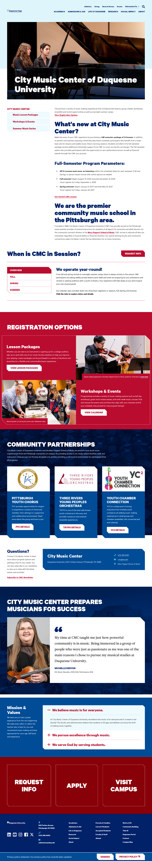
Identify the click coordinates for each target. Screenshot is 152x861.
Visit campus (124, 785)
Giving (96, 6)
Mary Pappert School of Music (101, 232)
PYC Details (23, 526)
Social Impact (128, 11)
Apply (77, 785)
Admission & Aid (75, 827)
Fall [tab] (12, 276)
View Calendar (94, 412)
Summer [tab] (15, 289)
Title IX (125, 830)
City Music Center (18, 108)
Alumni (98, 838)
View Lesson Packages (24, 367)
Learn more (144, 377)
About (141, 11)
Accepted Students (103, 830)
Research (113, 11)
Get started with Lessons (66, 196)
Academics (59, 11)
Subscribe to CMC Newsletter (20, 577)
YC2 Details (118, 530)
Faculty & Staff (101, 834)
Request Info (133, 253)
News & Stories (108, 6)
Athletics (88, 6)
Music (19, 70)
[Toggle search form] (143, 6)
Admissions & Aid (76, 11)
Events (119, 6)
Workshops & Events (24, 121)
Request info (29, 785)
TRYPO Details (72, 527)
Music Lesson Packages (25, 114)
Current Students (102, 827)
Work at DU (127, 823)
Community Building (130, 827)
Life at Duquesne (96, 11)
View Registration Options (66, 115)
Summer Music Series (24, 128)
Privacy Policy (128, 856)
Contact (126, 838)
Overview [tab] (16, 270)
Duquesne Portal (129, 834)
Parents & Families (103, 823)
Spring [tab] (14, 283)
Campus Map (128, 842)
